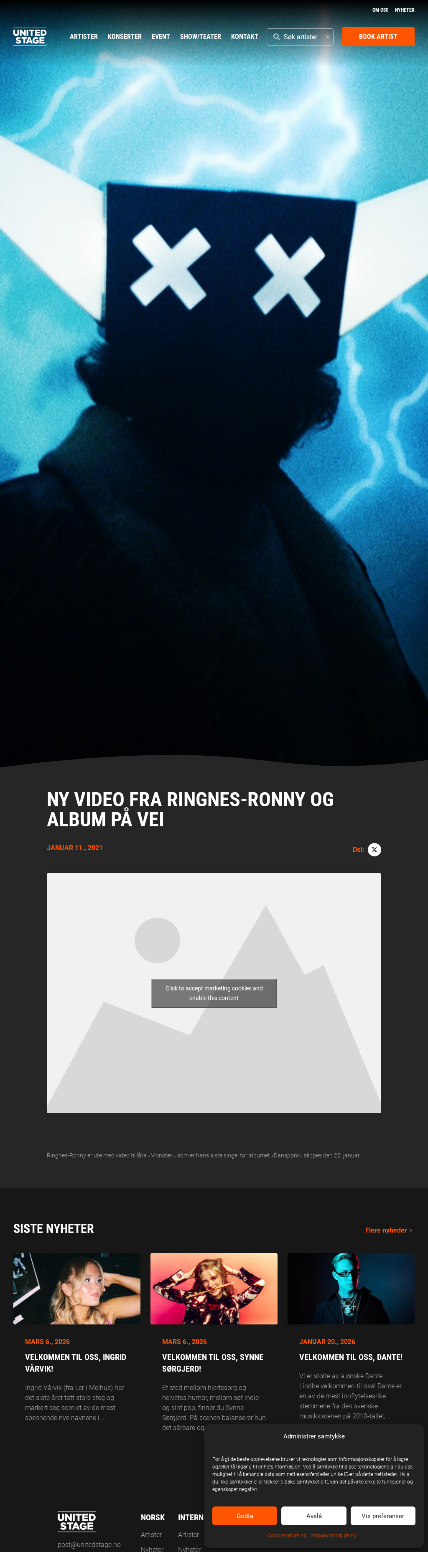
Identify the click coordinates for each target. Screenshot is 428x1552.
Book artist (378, 37)
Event (161, 37)
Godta (245, 1516)
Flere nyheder (386, 1230)
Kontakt (244, 37)
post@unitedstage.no (89, 1545)
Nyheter (405, 10)
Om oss (380, 10)
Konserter (125, 37)
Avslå (314, 1516)
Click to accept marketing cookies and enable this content (214, 993)
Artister (84, 37)
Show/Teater (200, 37)
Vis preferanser (383, 1516)
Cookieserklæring (287, 1536)
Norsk (153, 1517)
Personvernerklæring (334, 1536)
